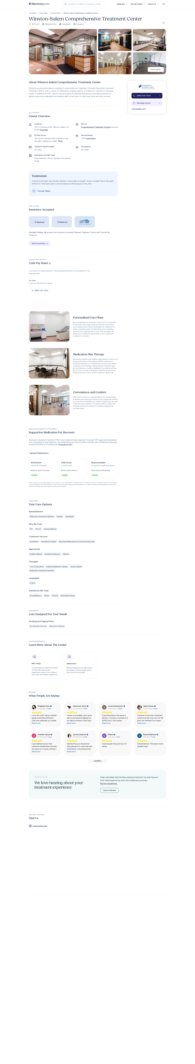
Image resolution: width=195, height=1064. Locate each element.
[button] (43, 468)
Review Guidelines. (108, 783)
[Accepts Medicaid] (39, 221)
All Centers (32, 13)
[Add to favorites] (163, 22)
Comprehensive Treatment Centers (96, 127)
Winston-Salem (55, 13)
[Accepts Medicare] (62, 221)
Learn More (91, 138)
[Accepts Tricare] (85, 221)
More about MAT (65, 444)
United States (43, 13)
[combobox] (83, 4)
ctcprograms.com (138, 109)
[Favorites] (163, 4)
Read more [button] (36, 723)
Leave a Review (109, 790)
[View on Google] (34, 707)
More (60, 141)
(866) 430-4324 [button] (41, 290)
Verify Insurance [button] (38, 243)
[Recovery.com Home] (39, 4)
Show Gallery (156, 69)
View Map (44, 130)
